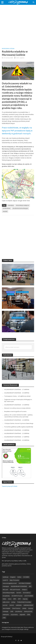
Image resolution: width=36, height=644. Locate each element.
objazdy (25, 599)
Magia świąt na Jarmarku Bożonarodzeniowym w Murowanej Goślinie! (18, 274)
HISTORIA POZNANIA (25, 583)
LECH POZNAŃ (29, 596)
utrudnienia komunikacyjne (20, 208)
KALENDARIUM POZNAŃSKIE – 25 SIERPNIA (16, 405)
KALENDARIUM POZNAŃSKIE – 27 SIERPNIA (18, 367)
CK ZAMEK (26, 577)
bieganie (12, 577)
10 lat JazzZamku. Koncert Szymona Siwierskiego (18, 423)
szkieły (24, 608)
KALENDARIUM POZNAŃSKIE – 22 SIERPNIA (16, 433)
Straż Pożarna (16, 608)
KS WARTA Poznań (17, 596)
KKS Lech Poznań (15, 589)
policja (13, 602)
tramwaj (30, 608)
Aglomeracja (10, 292)
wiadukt (5, 211)
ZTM (4, 618)
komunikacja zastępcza (22, 205)
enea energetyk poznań (10, 583)
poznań (5, 605)
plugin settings (24, 629)
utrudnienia (18, 611)
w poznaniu (14, 614)
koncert (19, 592)
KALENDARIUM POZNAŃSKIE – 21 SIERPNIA (16, 437)
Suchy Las (10, 294)
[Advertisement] (18, 25)
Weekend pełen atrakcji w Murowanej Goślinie (18, 321)
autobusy (5, 577)
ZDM (28, 614)
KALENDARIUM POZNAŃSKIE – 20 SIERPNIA (16, 440)
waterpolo (6, 614)
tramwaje (5, 611)
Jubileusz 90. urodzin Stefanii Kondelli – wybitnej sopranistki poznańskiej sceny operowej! (18, 416)
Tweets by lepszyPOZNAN (9, 486)
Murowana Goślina (8, 48)
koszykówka (6, 596)
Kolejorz (24, 589)
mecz (9, 599)
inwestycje (6, 586)
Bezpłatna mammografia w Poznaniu (15, 411)
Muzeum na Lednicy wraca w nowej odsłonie (17, 408)
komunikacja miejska (8, 592)
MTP (19, 599)
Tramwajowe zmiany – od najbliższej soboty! (17, 396)
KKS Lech (5, 589)
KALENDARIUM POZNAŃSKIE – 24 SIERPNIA (16, 420)
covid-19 (5, 580)
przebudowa (6, 208)
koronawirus (26, 592)
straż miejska (6, 608)
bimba (19, 577)
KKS (30, 586)
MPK (14, 599)
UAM (11, 611)
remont (12, 605)
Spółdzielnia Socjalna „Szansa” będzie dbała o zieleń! (18, 299)
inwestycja (11, 205)
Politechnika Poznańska (24, 602)
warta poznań (28, 611)
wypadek (22, 614)
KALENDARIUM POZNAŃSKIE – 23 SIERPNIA (16, 430)
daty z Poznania (14, 580)
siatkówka (18, 605)
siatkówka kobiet (28, 605)
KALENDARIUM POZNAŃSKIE (19, 586)
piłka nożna (6, 602)
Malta (4, 599)
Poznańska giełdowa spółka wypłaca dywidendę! (18, 427)
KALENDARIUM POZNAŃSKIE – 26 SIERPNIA (16, 393)
